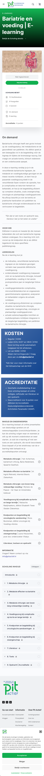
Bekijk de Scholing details (13, 38)
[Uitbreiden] (5, 583)
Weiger (22, 761)
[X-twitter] (7, 702)
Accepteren (22, 755)
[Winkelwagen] (39, 4)
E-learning (7, 13)
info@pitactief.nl (9, 556)
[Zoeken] (33, 4)
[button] (40, 732)
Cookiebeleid (15, 773)
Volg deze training (22, 82)
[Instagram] (10, 702)
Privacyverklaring (26, 773)
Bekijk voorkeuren (22, 768)
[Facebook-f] (3, 702)
